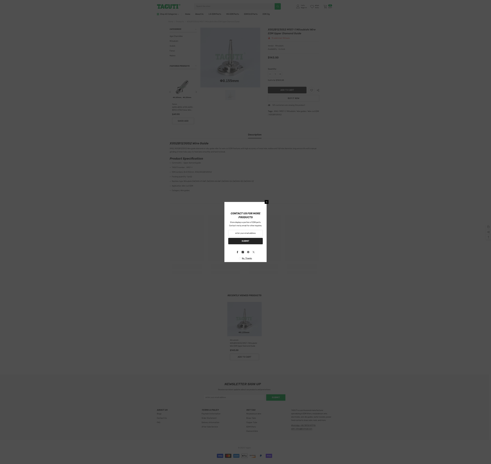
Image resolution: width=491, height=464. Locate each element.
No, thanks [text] (247, 258)
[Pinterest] (248, 252)
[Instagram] (243, 252)
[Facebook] (237, 252)
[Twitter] (253, 252)
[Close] (267, 202)
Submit (245, 241)
